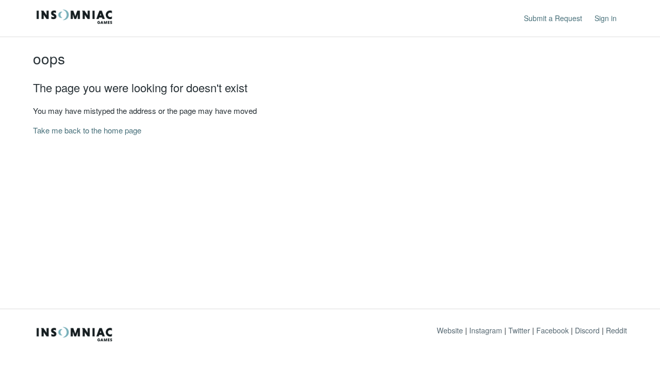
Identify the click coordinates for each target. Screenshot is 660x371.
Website (450, 330)
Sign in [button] (606, 18)
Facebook (552, 330)
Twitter (519, 330)
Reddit (616, 330)
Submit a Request (553, 18)
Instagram (485, 330)
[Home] (74, 23)
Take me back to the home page (87, 130)
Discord (587, 330)
